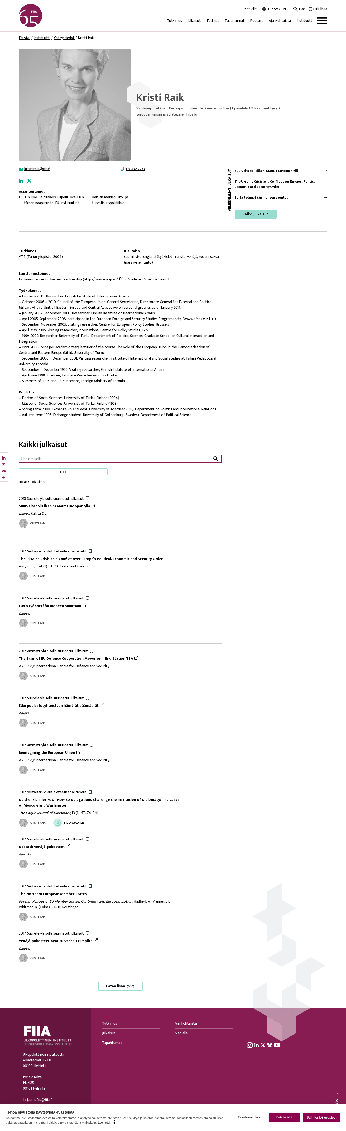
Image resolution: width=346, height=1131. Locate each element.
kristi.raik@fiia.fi (37, 169)
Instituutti (305, 21)
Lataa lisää (120, 986)
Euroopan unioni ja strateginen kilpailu (166, 114)
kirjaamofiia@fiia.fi (37, 1100)
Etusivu (24, 38)
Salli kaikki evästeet (321, 1117)
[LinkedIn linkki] (21, 180)
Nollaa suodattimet (32, 481)
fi (269, 9)
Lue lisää (104, 1122)
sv (276, 9)
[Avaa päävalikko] (322, 21)
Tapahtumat (235, 21)
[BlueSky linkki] (269, 1045)
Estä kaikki (284, 1117)
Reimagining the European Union (47, 753)
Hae (301, 9)
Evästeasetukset (250, 1117)
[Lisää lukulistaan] (87, 498)
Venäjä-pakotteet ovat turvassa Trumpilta (56, 941)
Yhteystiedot (64, 38)
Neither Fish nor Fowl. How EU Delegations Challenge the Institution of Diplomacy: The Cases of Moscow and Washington (99, 803)
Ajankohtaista (280, 21)
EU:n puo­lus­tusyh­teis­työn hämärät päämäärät (59, 706)
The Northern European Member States (53, 894)
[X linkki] (29, 180)
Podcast (256, 21)
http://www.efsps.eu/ (191, 319)
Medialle (250, 9)
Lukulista (320, 9)
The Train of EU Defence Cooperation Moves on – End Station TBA (76, 658)
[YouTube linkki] (277, 1045)
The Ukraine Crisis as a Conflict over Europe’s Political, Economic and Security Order (276, 184)
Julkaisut (194, 21)
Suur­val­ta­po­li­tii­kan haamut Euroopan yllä (267, 170)
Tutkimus (174, 21)
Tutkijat (212, 21)
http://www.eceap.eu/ (101, 279)
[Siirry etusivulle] (41, 15)
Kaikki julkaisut (255, 214)
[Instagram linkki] (250, 1045)
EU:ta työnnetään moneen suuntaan (262, 197)
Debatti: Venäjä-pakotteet (42, 847)
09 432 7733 (135, 169)
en (283, 9)
